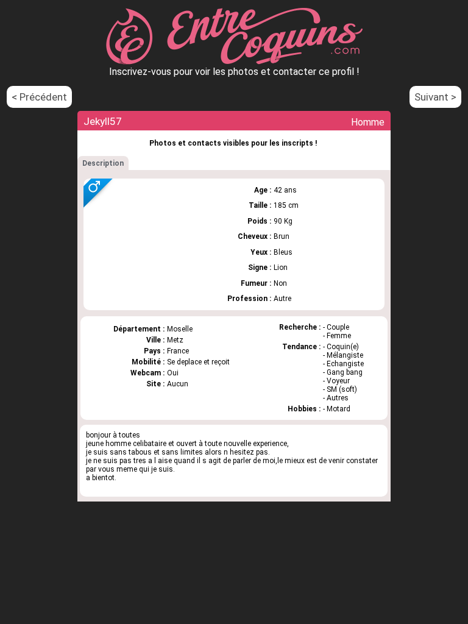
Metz (175, 340)
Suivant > (435, 97)
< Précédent (39, 97)
